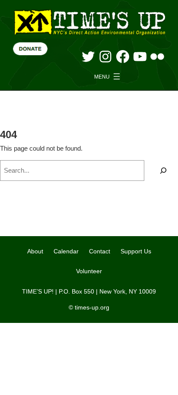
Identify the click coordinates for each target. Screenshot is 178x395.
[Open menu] (108, 76)
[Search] (163, 170)
